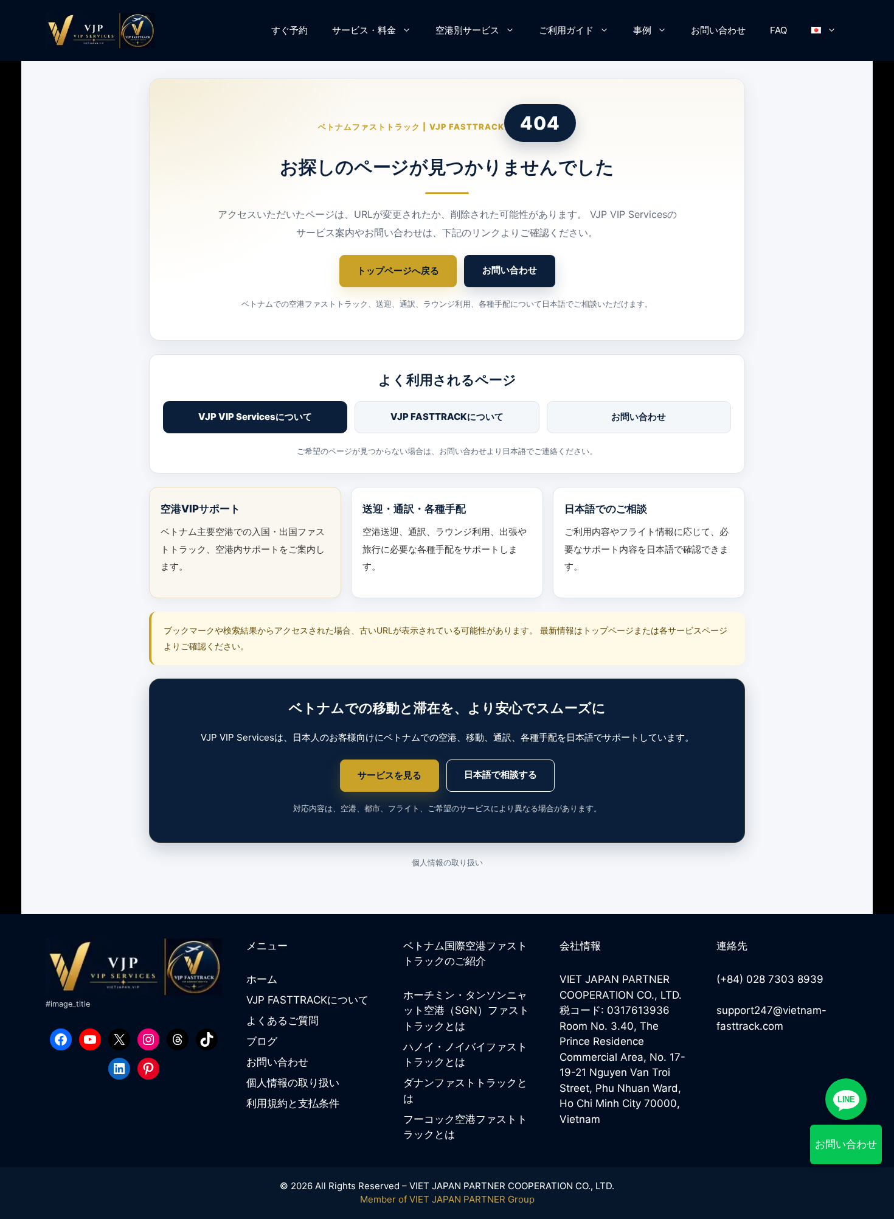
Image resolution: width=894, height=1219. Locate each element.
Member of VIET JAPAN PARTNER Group (447, 1199)
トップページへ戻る (398, 270)
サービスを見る (389, 775)
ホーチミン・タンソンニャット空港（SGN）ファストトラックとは (466, 1010)
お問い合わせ (718, 30)
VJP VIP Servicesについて (255, 416)
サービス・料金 (364, 30)
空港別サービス (467, 30)
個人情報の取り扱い (447, 862)
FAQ (778, 30)
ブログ (261, 1041)
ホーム (261, 979)
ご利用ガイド (566, 30)
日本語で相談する (500, 774)
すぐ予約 (289, 30)
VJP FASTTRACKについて (447, 416)
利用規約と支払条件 (292, 1103)
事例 (642, 30)
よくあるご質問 (282, 1021)
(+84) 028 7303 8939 (769, 979)
